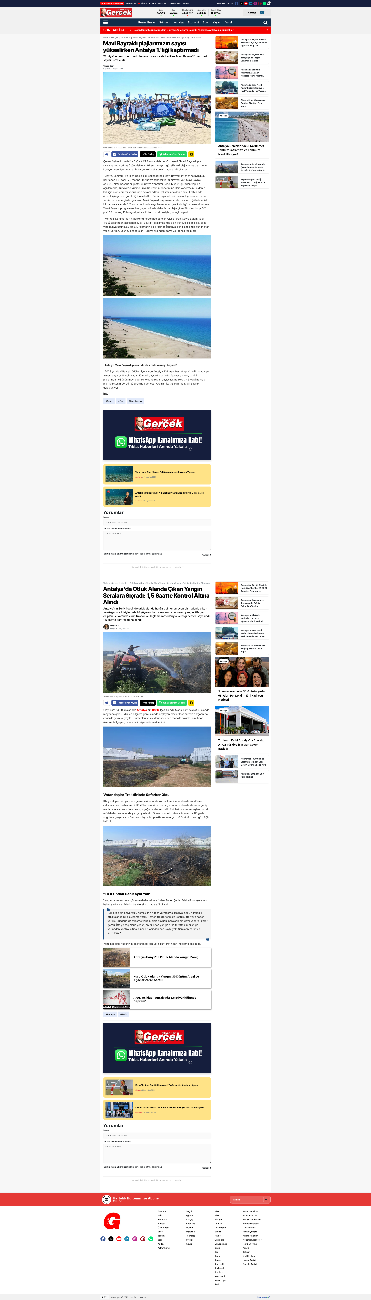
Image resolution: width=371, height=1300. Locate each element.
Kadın (161, 1243)
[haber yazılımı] (264, 1297)
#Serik (123, 1014)
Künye (246, 1247)
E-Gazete (221, 3)
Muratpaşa (219, 1280)
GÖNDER (206, 554)
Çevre (189, 1243)
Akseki (217, 1211)
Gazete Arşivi (250, 1264)
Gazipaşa (219, 1239)
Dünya (189, 1227)
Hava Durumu (250, 1243)
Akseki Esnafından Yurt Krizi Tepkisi (252, 775)
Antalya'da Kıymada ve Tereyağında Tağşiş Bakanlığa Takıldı (252, 57)
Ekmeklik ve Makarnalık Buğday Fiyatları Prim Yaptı (253, 103)
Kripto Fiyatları (251, 1235)
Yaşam (161, 1235)
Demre (218, 1223)
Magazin (190, 1231)
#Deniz (109, 401)
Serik (123, 583)
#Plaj (120, 401)
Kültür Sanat (164, 1247)
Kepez (217, 1259)
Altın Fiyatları (250, 1231)
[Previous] (130, 30)
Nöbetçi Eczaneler (252, 1239)
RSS (105, 1297)
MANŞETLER (131, 3)
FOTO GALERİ (160, 3)
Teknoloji (190, 1235)
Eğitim (189, 1215)
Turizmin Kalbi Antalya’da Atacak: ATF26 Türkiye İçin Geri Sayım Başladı (241, 745)
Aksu (216, 1215)
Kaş (216, 1251)
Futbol (189, 1239)
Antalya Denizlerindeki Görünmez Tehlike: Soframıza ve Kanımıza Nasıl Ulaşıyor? (241, 150)
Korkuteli (219, 1268)
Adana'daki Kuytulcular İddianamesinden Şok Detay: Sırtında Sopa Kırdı (253, 761)
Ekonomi (162, 1219)
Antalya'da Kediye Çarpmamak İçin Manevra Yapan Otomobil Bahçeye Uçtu (175, 30)
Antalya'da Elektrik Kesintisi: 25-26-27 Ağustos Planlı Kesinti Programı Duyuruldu (252, 72)
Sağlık (189, 1211)
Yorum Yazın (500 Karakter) (117, 528)
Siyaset (161, 1223)
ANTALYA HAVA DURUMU (178, 3)
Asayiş (189, 1219)
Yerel (160, 1239)
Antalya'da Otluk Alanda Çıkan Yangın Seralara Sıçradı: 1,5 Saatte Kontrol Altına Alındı (254, 167)
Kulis (160, 1215)
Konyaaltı (219, 1264)
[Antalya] (242, 126)
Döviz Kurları (249, 1227)
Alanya (218, 1219)
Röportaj (190, 1223)
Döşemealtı (220, 1227)
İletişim (246, 1251)
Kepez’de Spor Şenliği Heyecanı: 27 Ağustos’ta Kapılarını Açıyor (253, 182)
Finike (217, 1235)
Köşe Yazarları (250, 1211)
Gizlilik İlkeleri (250, 1255)
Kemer (218, 1255)
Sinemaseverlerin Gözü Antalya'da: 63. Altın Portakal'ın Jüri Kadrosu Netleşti (241, 695)
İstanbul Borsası (251, 1223)
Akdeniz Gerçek (110, 37)
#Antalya (110, 1014)
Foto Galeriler (250, 1215)
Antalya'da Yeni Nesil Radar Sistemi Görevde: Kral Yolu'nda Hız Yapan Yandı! (252, 87)
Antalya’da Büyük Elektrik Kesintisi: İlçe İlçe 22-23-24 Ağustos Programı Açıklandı (254, 42)
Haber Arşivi (249, 1259)
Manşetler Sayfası (252, 1219)
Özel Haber (163, 1227)
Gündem (125, 37)
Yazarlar (229, 3)
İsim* (106, 517)
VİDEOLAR (145, 3)
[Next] (267, 30)
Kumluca (218, 1272)
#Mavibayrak (135, 401)
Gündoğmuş (220, 1243)
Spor (160, 1231)
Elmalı (217, 1231)
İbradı (217, 1247)
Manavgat (219, 1276)
